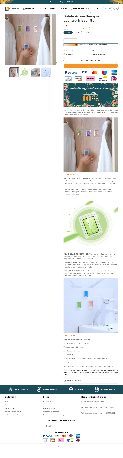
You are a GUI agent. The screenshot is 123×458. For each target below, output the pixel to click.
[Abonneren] (76, 426)
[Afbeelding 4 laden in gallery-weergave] (46, 72)
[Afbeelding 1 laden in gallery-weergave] (14, 72)
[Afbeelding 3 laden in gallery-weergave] (35, 72)
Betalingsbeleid (48, 405)
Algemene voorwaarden (51, 411)
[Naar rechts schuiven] (54, 72)
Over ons (8, 405)
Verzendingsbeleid (49, 408)
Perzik (78, 32)
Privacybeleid (47, 401)
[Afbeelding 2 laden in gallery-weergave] (25, 72)
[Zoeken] (110, 9)
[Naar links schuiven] (7, 72)
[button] (42, 9)
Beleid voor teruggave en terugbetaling (56, 415)
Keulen (87, 32)
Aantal (65, 37)
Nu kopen (91, 66)
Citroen (68, 32)
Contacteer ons (10, 408)
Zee (96, 32)
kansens (67, 446)
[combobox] (107, 9)
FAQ (6, 401)
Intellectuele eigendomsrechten (15, 415)
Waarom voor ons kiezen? (13, 411)
